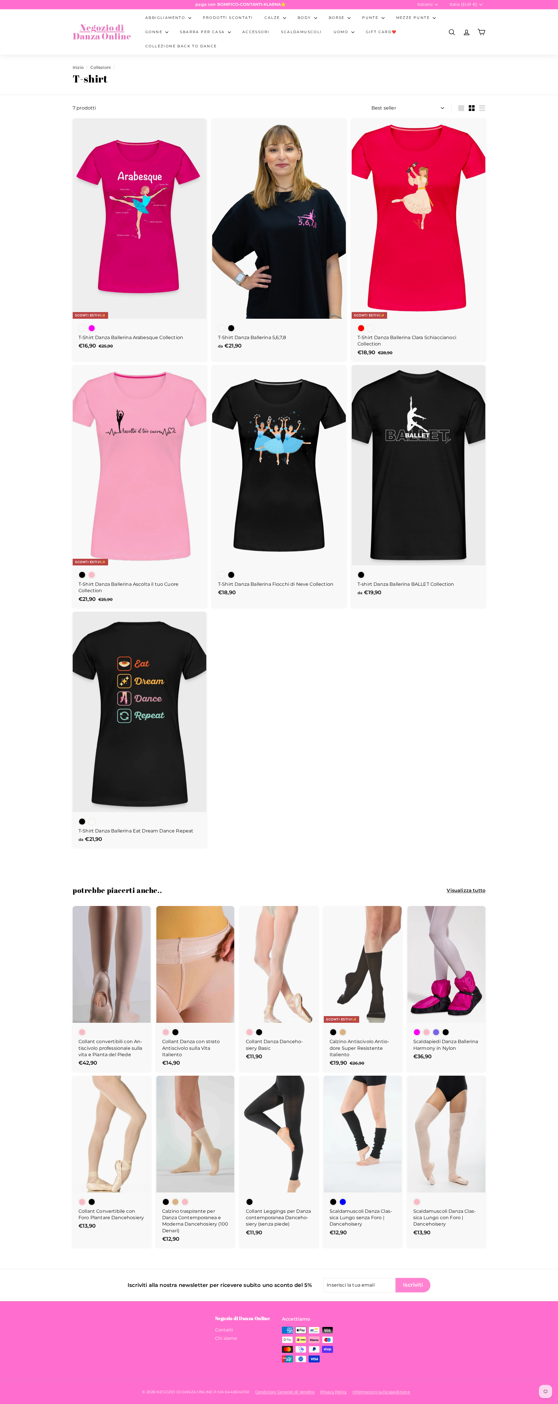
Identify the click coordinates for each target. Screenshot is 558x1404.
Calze (272, 17)
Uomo (342, 32)
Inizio (78, 67)
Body (305, 17)
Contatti (224, 1330)
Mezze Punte (414, 17)
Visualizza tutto (466, 890)
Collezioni (100, 67)
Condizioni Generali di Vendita (284, 1391)
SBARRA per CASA (203, 32)
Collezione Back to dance (181, 46)
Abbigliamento (166, 17)
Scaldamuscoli (301, 32)
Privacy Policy (333, 1391)
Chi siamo (226, 1338)
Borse (337, 17)
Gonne (154, 32)
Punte (371, 17)
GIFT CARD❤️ (381, 32)
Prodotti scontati (228, 17)
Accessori (256, 32)
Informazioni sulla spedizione (381, 1391)
